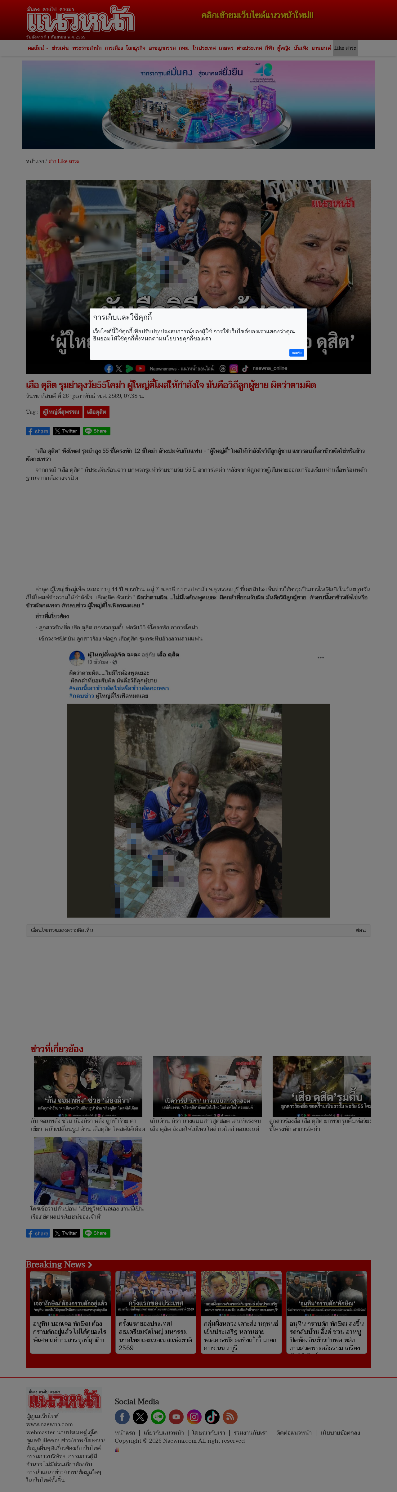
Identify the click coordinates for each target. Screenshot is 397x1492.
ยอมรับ (296, 353)
